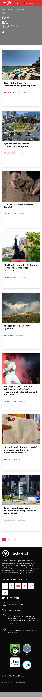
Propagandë (9, 335)
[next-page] (17, 539)
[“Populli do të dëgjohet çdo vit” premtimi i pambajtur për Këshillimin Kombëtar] (21, 429)
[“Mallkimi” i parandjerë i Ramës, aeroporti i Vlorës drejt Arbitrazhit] (21, 247)
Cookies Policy (20, 683)
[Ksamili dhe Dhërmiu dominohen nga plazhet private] (21, 65)
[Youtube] (18, 586)
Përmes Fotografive (12, 92)
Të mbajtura (22, 26)
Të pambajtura (10, 153)
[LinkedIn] (5, 592)
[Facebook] (5, 586)
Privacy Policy (7, 683)
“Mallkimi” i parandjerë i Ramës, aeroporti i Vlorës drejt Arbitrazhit (20, 268)
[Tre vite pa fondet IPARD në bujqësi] (21, 186)
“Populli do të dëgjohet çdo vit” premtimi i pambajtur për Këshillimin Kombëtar (20, 450)
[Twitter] (24, 586)
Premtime (8, 459)
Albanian (29, 3)
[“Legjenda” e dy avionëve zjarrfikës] (21, 308)
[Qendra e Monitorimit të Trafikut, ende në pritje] (21, 126)
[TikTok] (31, 586)
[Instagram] (11, 586)
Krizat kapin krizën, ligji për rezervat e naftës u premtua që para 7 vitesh (20, 511)
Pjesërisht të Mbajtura (9, 26)
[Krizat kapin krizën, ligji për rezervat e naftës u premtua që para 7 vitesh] (21, 490)
